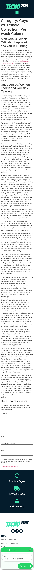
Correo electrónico (8, 443)
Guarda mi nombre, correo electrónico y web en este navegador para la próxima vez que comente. (16, 461)
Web (2, 450)
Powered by (6, 550)
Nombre (4, 436)
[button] (17, 12)
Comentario (5, 413)
